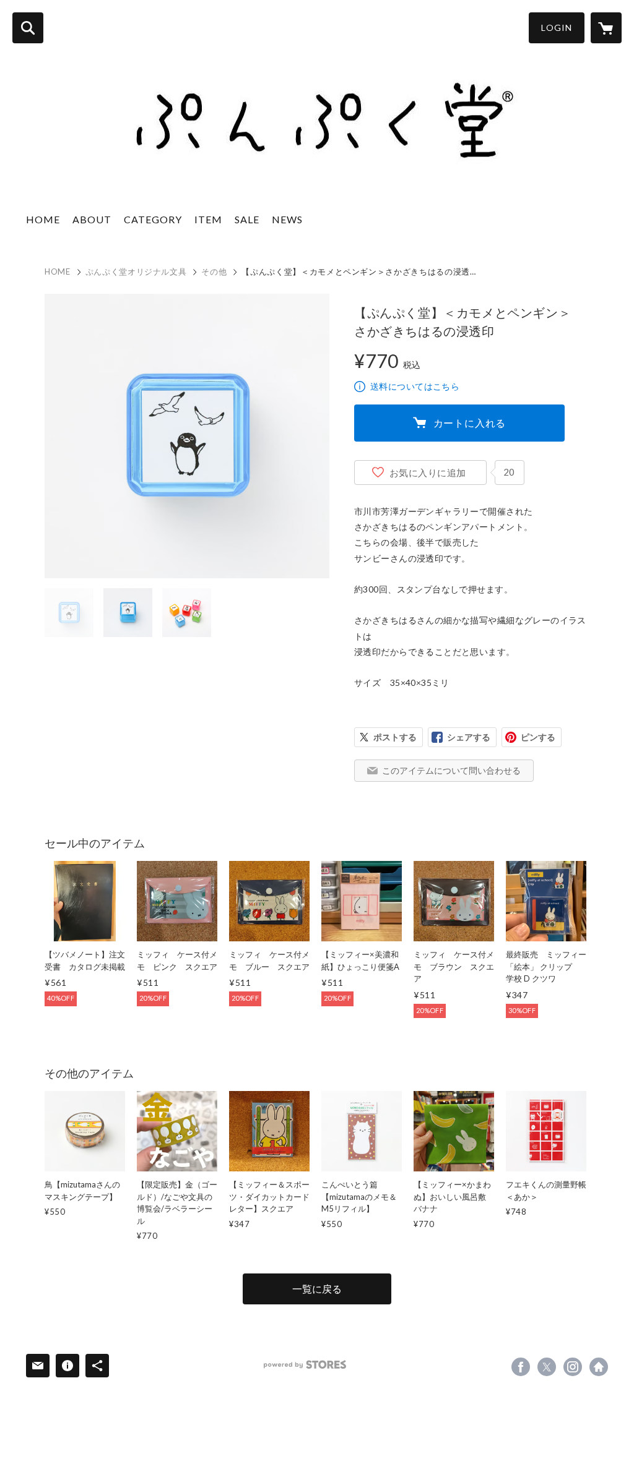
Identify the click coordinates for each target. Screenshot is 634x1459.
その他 (214, 271)
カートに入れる (469, 423)
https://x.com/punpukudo (546, 1367)
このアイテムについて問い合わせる (451, 770)
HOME (43, 219)
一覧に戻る (317, 1288)
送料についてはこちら (414, 386)
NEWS (287, 219)
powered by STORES (305, 1364)
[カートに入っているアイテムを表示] (606, 27)
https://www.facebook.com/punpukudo (520, 1367)
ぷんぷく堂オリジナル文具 (136, 271)
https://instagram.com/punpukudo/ (572, 1367)
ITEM (208, 219)
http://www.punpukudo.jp (598, 1367)
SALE (247, 219)
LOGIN (556, 27)
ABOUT (91, 219)
